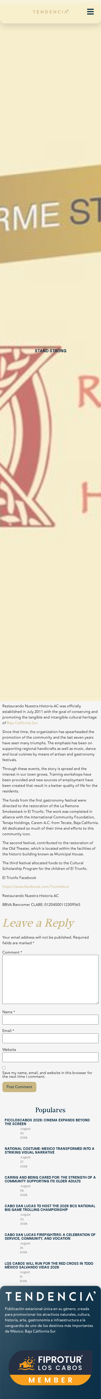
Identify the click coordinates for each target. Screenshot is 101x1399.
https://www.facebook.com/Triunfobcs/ (35, 887)
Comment (12, 952)
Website (9, 1050)
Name (8, 1012)
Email (8, 1031)
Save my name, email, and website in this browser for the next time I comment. (47, 1075)
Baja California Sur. (22, 723)
